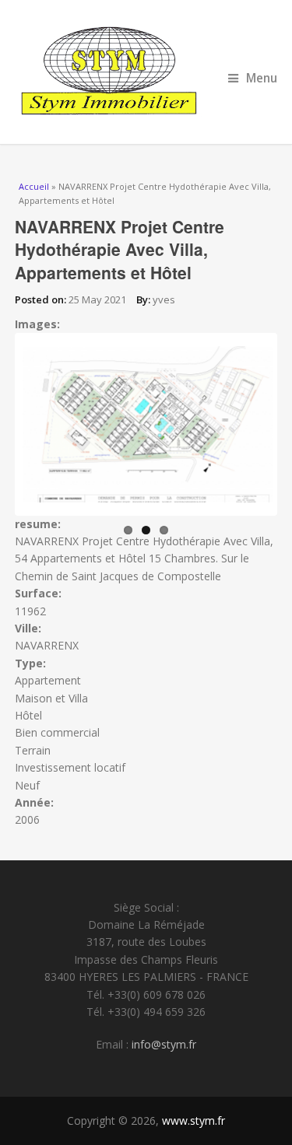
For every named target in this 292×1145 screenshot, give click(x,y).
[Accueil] (146, 72)
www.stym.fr (193, 1120)
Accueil (34, 186)
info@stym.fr (164, 1044)
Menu (261, 78)
